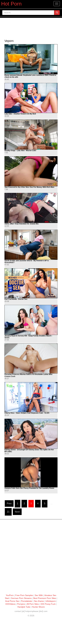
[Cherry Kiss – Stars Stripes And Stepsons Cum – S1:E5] (31, 397)
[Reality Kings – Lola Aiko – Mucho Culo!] (31, 135)
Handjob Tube (23, 607)
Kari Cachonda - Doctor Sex (15, 299)
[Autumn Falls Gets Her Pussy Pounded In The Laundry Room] (31, 472)
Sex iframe (39, 601)
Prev (9, 503)
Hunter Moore (38, 607)
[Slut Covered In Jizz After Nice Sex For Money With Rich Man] (31, 171)
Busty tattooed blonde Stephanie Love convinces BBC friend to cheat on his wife (30, 76)
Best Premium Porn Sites (44, 598)
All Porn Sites (33, 604)
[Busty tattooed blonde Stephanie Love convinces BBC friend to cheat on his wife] (31, 59)
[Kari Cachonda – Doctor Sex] (31, 283)
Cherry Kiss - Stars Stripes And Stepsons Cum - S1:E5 (26, 413)
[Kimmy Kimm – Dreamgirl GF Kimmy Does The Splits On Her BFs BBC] (31, 434)
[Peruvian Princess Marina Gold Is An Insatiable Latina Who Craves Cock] (31, 358)
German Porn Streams (21, 598)
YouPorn (10, 595)
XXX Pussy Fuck (48, 604)
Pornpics (21, 604)
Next (17, 512)
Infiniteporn (51, 601)
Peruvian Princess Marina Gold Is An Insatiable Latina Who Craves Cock (28, 375)
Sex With (39, 595)
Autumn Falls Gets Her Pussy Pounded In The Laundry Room (29, 488)
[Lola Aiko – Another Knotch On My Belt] (31, 98)
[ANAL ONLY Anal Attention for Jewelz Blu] (31, 208)
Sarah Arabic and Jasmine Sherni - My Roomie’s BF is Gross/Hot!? (26, 262)
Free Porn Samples (24, 595)
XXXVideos (10, 604)
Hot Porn (11, 4)
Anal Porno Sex (12, 601)
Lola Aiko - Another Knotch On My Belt (20, 114)
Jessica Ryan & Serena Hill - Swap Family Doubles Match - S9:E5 (28, 337)
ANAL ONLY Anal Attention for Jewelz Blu (21, 224)
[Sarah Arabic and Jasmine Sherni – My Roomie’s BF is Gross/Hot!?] (31, 245)
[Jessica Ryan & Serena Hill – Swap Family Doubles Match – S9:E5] (31, 320)
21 (8, 512)
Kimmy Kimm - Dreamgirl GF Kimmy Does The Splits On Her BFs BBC (29, 451)
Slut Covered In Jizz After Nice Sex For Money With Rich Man (29, 187)
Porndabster (26, 601)
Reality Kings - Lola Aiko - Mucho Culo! (20, 151)
